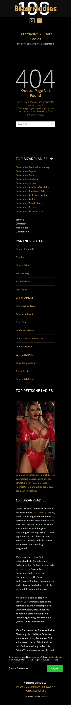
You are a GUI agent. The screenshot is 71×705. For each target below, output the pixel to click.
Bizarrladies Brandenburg (29, 203)
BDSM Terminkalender (26, 362)
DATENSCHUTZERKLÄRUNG (28, 686)
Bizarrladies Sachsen (26, 199)
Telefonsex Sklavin (25, 330)
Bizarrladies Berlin (25, 175)
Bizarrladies (21, 257)
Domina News (41, 696)
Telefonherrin (22, 371)
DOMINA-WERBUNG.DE (35, 690)
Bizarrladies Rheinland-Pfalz (30, 191)
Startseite (28, 696)
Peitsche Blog (22, 273)
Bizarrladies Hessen (26, 183)
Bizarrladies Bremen (26, 207)
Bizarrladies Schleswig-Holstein (32, 195)
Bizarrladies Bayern (26, 171)
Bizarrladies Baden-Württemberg (32, 167)
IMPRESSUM (47, 686)
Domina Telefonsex (25, 379)
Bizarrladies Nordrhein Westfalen (32, 187)
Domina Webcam (24, 346)
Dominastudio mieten (26, 314)
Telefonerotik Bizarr (25, 305)
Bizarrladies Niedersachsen (29, 211)
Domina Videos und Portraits (30, 338)
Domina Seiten (23, 265)
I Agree (54, 668)
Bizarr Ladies (37, 512)
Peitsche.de (21, 289)
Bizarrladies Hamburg (27, 179)
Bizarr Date (21, 322)
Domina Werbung (24, 297)
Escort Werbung (23, 281)
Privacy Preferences (18, 668)
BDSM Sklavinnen (24, 354)
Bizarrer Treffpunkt (25, 248)
